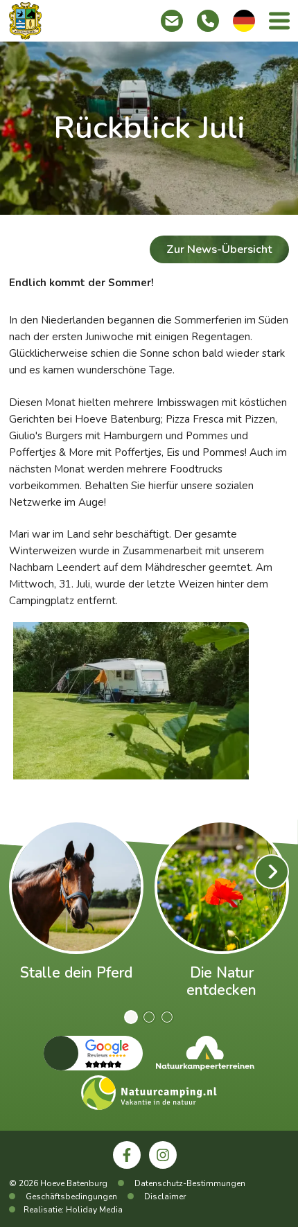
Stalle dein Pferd (76, 972)
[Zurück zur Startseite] (25, 20)
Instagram (169, 1175)
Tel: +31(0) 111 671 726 (208, 21)
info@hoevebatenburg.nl (172, 21)
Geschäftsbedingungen (71, 1196)
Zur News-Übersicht (219, 249)
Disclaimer (165, 1196)
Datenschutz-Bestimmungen (189, 1183)
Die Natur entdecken (221, 981)
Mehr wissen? (76, 886)
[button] (131, 1017)
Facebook (132, 1175)
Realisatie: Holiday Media (73, 1209)
